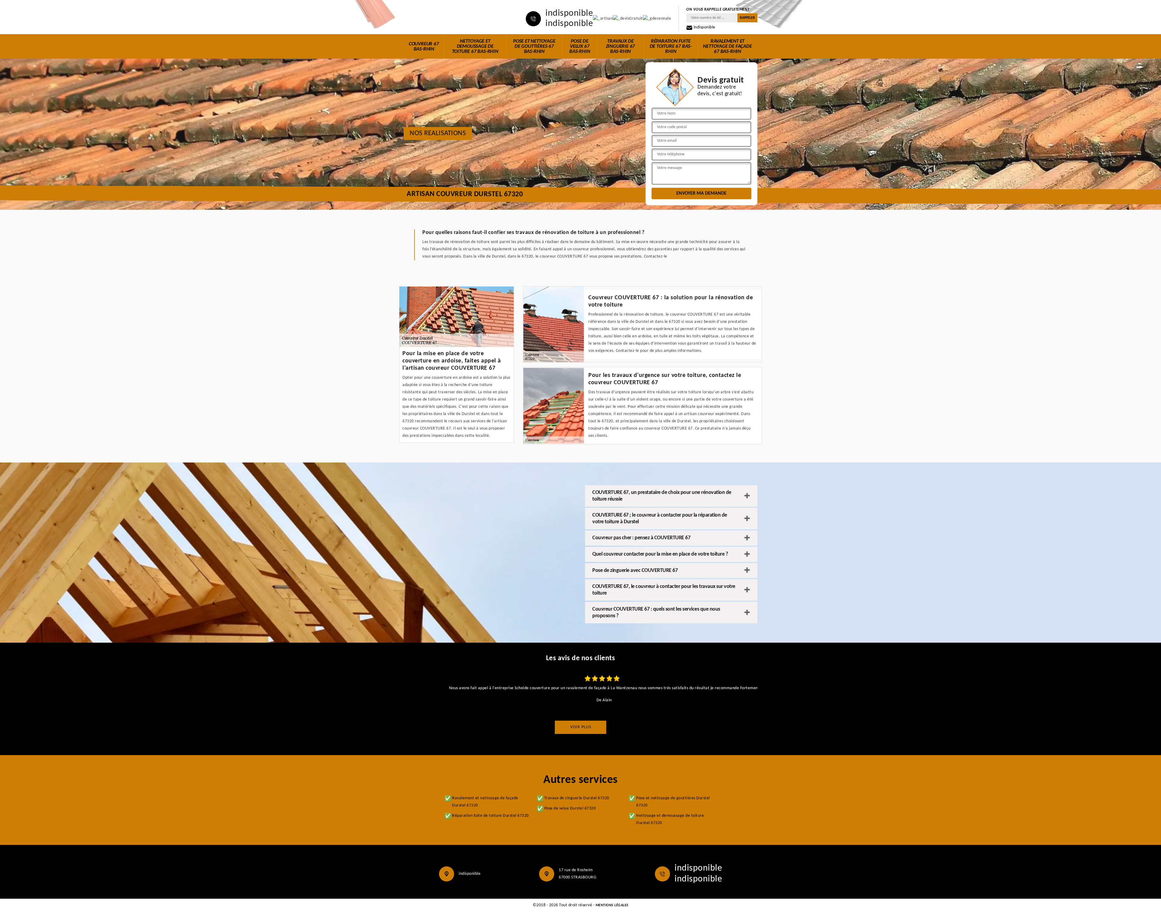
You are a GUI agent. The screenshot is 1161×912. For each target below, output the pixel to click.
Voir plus (580, 727)
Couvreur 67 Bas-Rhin (424, 46)
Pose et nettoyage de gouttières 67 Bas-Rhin (534, 46)
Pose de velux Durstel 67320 (570, 808)
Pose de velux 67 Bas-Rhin (579, 46)
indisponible (569, 13)
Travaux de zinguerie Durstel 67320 (576, 798)
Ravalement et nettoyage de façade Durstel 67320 (485, 802)
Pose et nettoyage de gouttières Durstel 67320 (673, 802)
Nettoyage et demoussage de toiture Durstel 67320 (670, 819)
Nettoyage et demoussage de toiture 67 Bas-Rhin (475, 46)
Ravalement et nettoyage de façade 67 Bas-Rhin (727, 46)
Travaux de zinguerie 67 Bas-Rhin (620, 46)
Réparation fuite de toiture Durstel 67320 (490, 815)
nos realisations (438, 133)
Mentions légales (612, 905)
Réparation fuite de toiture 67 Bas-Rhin (671, 46)
